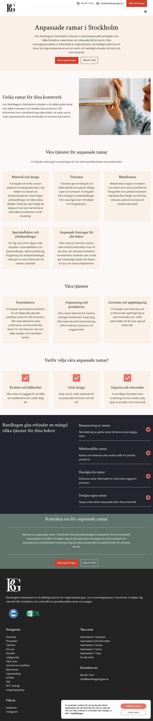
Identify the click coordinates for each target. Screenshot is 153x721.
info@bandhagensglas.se (112, 3)
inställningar (77, 713)
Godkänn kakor (133, 706)
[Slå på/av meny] (145, 11)
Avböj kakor (133, 712)
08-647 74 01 (87, 3)
